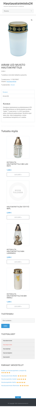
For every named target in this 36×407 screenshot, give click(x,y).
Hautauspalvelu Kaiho (8, 382)
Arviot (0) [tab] (6, 96)
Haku (5, 326)
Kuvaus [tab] (5, 92)
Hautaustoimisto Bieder (9, 376)
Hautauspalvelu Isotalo (9, 379)
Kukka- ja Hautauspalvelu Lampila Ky (13, 370)
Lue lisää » (18, 175)
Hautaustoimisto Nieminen (10, 385)
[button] (31, 20)
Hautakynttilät (11, 81)
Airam (13, 85)
